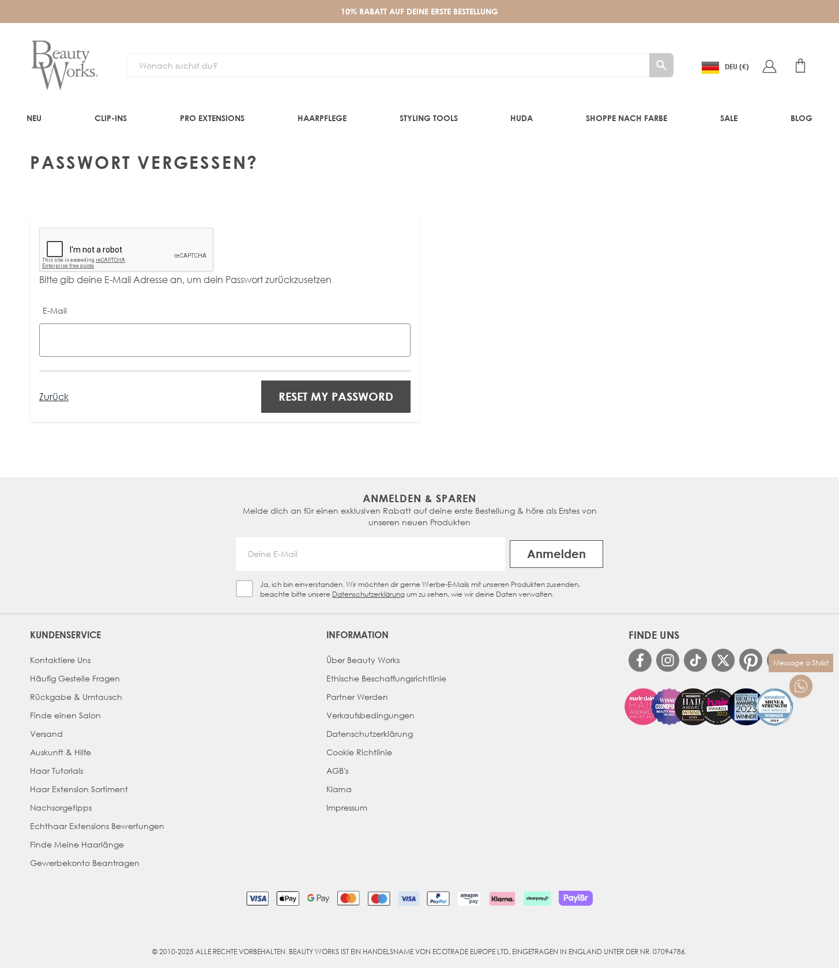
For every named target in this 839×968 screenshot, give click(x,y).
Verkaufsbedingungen (370, 715)
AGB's (337, 770)
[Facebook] (640, 660)
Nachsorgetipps (61, 807)
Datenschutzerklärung (368, 594)
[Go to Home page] (64, 66)
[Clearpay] (537, 898)
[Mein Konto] (769, 66)
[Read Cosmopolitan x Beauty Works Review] (709, 707)
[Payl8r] (576, 898)
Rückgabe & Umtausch (76, 696)
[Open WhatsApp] (800, 686)
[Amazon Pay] (469, 898)
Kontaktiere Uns (60, 659)
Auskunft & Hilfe (60, 752)
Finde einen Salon (65, 715)
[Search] (661, 65)
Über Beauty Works (363, 659)
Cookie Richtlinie (359, 752)
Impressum (346, 807)
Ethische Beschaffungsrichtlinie (386, 678)
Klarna (339, 789)
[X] (723, 660)
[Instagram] (667, 660)
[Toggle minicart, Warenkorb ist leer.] (800, 66)
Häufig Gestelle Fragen (75, 678)
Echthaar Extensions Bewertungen (97, 825)
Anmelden (556, 553)
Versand (46, 733)
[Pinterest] (750, 660)
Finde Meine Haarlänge (77, 844)
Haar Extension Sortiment (79, 789)
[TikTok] (695, 660)
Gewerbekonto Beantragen (85, 862)
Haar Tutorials (56, 770)
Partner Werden (357, 696)
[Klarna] (502, 898)
